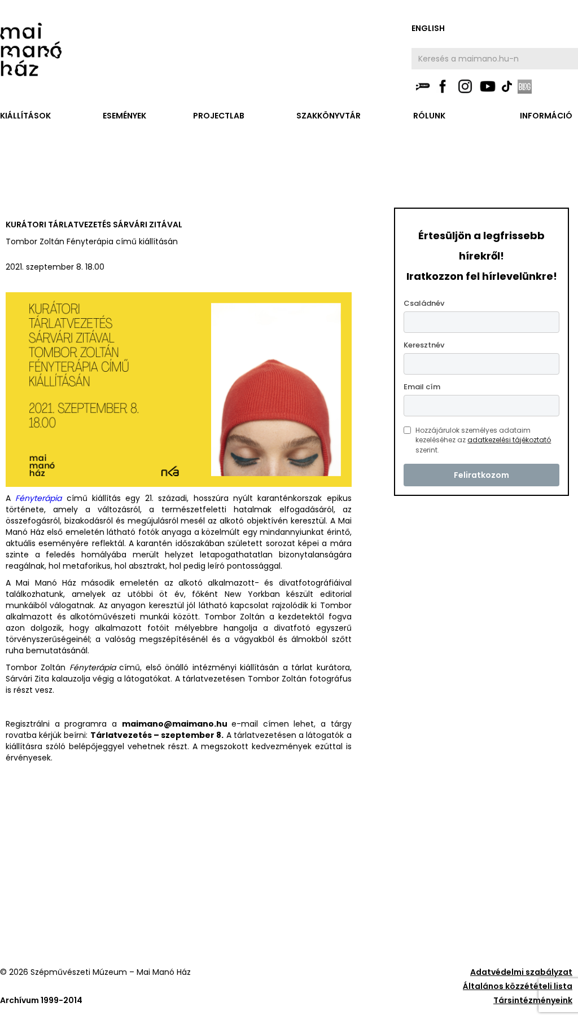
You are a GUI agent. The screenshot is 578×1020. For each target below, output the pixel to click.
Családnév (424, 303)
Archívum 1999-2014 (41, 1000)
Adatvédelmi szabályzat (521, 972)
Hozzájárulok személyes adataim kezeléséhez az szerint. (483, 440)
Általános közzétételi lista (517, 986)
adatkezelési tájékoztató (509, 440)
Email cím (422, 386)
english (428, 28)
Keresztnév (424, 345)
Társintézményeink (532, 1000)
